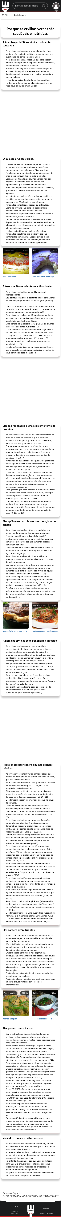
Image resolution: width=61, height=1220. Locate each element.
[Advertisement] (30, 123)
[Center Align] (44, 4)
